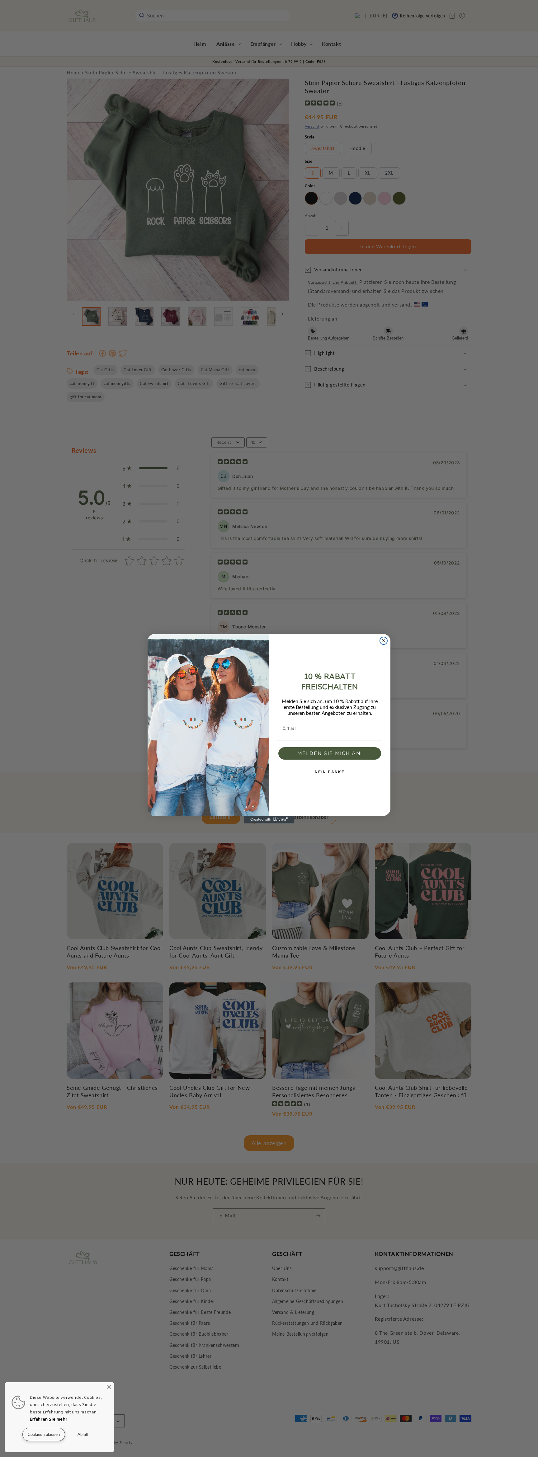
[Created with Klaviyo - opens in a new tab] (269, 819)
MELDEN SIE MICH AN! (329, 753)
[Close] (109, 1387)
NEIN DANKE (330, 772)
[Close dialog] (383, 640)
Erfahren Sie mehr (48, 1419)
